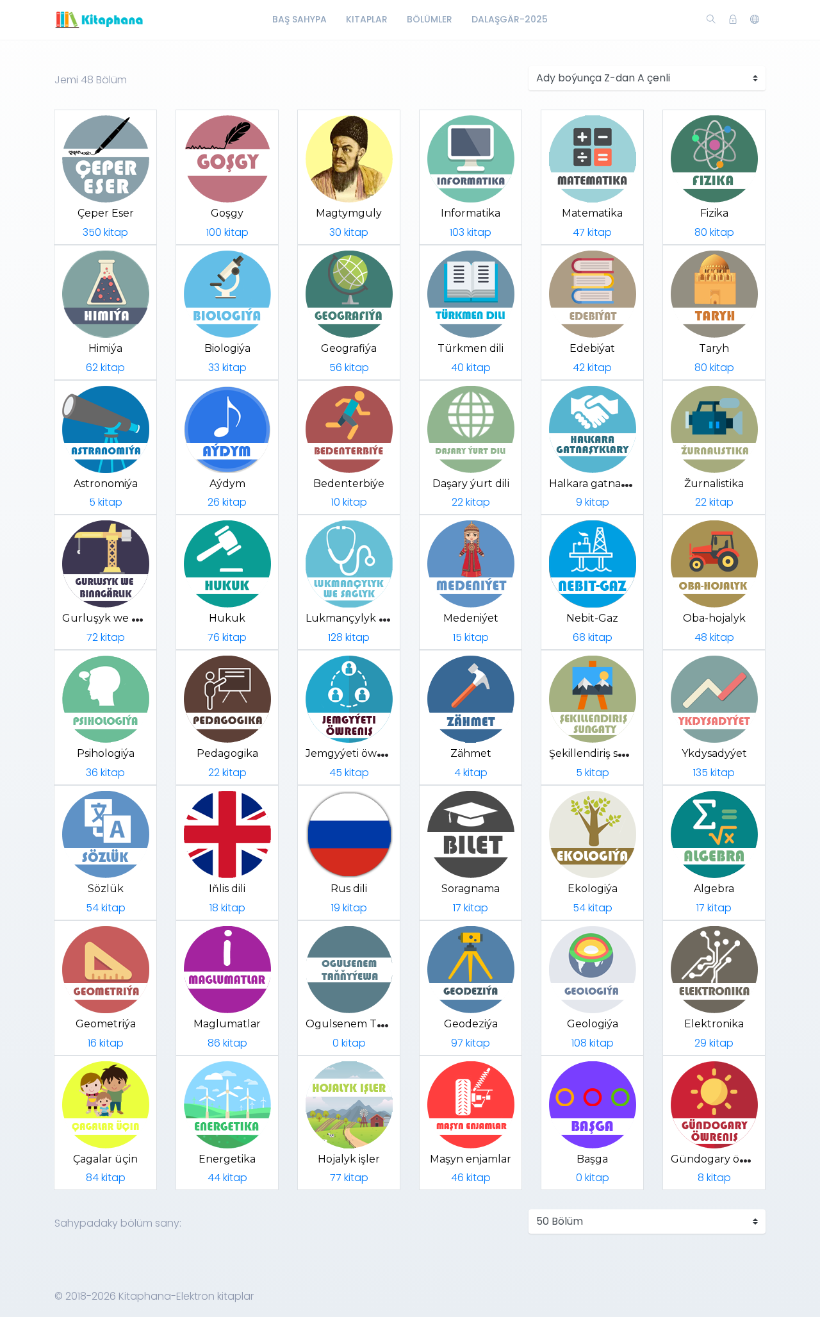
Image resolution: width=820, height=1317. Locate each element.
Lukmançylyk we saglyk (367, 618)
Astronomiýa (106, 483)
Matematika (592, 213)
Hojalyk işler (349, 1159)
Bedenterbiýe (348, 483)
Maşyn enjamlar (470, 1159)
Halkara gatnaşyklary (603, 483)
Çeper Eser (106, 213)
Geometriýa (106, 1024)
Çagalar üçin (105, 1159)
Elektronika (714, 1024)
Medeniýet (470, 618)
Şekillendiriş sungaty (602, 753)
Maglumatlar (227, 1024)
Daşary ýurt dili (470, 483)
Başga (592, 1159)
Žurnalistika (714, 483)
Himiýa (105, 348)
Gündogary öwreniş (722, 1159)
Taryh (714, 348)
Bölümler (429, 19)
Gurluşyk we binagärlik (122, 618)
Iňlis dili (227, 888)
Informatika (470, 213)
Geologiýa (592, 1024)
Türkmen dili (471, 348)
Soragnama (470, 888)
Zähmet (470, 753)
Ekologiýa (593, 888)
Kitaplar (367, 19)
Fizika (714, 213)
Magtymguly (349, 213)
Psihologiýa (106, 753)
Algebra (714, 888)
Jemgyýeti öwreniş (354, 753)
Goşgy (227, 213)
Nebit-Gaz (592, 618)
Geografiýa (349, 348)
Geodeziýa (471, 1024)
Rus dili (349, 888)
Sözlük (106, 888)
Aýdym (227, 483)
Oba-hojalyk (714, 618)
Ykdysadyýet (714, 753)
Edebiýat (592, 348)
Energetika (227, 1159)
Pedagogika (227, 753)
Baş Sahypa (299, 19)
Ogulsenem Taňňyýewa (367, 1024)
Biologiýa (227, 348)
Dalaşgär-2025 (510, 19)
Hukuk (227, 618)
